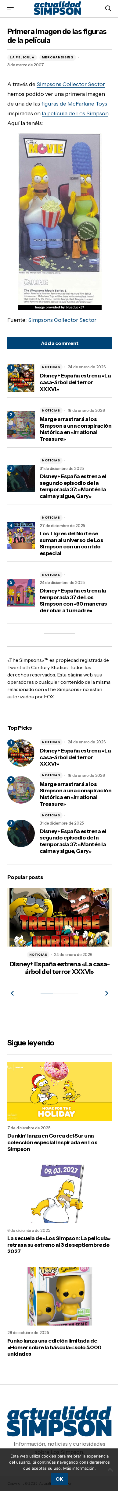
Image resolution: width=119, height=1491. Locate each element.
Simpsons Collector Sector (71, 84)
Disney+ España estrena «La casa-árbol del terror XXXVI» (71, 382)
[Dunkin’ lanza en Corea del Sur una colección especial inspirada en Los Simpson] (57, 1095)
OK (57, 1479)
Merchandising (58, 57)
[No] (107, 1467)
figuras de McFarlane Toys (74, 103)
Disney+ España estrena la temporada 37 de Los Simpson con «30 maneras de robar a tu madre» (73, 601)
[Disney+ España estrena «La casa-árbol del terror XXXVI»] (21, 753)
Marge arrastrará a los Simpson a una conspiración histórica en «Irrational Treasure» (72, 429)
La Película (22, 57)
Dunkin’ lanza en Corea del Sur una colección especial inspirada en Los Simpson (52, 1145)
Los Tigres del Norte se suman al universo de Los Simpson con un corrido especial (71, 543)
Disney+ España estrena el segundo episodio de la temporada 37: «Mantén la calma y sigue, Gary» (73, 486)
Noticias (51, 367)
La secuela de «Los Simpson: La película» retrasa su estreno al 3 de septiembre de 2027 (51, 1245)
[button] (10, 8)
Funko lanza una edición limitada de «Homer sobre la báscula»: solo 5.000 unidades (54, 1344)
